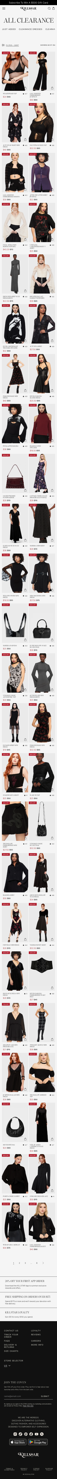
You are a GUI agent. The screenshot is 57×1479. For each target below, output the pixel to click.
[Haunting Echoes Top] (42, 122)
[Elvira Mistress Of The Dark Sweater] (15, 324)
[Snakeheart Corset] (15, 772)
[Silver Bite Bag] (15, 1122)
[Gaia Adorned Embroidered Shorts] (15, 172)
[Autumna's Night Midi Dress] (15, 122)
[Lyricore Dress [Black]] (42, 1173)
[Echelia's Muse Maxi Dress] (15, 523)
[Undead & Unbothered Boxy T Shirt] (42, 222)
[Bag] (53, 8)
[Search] (49, 8)
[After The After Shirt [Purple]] (42, 172)
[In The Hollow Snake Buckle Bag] (42, 623)
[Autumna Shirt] (42, 324)
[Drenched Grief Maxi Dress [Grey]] (15, 274)
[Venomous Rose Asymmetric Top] (15, 673)
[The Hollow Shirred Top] (42, 1072)
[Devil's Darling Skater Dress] (42, 373)
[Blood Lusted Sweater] (42, 423)
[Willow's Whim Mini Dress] (15, 573)
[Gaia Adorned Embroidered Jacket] (42, 1222)
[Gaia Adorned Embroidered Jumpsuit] (42, 71)
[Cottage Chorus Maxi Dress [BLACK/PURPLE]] (42, 473)
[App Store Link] (17, 1442)
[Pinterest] (26, 1434)
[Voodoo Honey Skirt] (42, 922)
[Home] (28, 8)
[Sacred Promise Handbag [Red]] (15, 473)
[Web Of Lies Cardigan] (15, 1222)
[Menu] (4, 8)
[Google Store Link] (38, 1442)
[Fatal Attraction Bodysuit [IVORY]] (15, 222)
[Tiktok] (20, 1434)
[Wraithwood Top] (15, 71)
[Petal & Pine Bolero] (15, 423)
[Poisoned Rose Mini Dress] (42, 722)
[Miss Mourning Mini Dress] (42, 573)
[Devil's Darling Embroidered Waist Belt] (42, 971)
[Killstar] (28, 1455)
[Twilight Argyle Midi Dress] (42, 1022)
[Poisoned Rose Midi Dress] (15, 373)
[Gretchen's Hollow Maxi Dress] (42, 872)
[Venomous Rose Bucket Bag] (42, 821)
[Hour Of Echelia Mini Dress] (15, 971)
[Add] (25, 87)
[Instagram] (15, 1434)
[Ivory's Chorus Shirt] (15, 1173)
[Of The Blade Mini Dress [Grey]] (42, 673)
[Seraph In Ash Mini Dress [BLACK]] (15, 1022)
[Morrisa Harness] (15, 623)
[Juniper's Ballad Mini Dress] (15, 1072)
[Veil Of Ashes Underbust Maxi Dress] (42, 1122)
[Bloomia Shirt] (15, 872)
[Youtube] (36, 1434)
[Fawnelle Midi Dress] (15, 922)
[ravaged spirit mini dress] (15, 722)
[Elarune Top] (42, 772)
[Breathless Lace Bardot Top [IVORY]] (42, 274)
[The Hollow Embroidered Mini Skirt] (15, 821)
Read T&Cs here (28, 1406)
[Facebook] (31, 1434)
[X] (42, 1434)
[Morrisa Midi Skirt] (42, 523)
